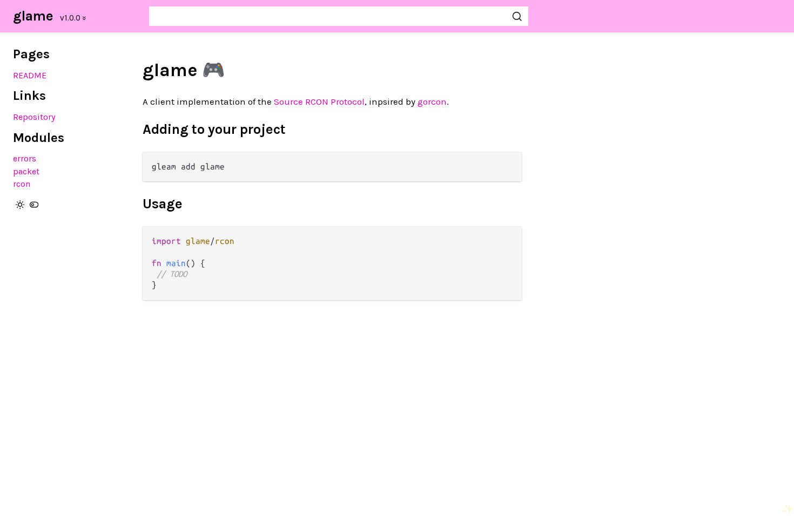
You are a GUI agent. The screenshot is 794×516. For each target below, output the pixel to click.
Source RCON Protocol (319, 101)
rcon (21, 184)
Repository (34, 117)
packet (26, 171)
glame (33, 16)
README (29, 75)
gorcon (432, 101)
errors (24, 158)
